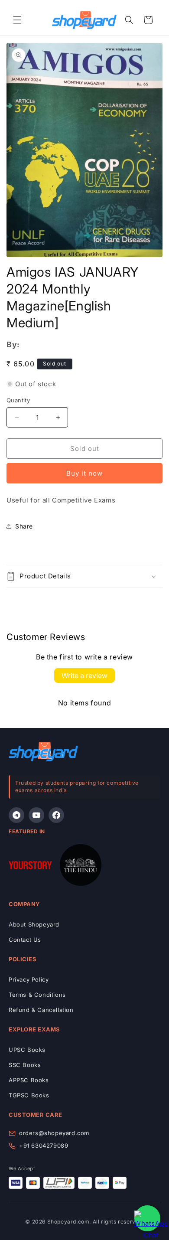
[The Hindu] (80, 866)
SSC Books (25, 1064)
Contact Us (25, 939)
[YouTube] (36, 815)
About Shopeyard (34, 924)
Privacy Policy (29, 979)
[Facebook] (56, 815)
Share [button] (24, 526)
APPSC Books (29, 1080)
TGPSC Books (29, 1095)
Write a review (84, 675)
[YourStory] (30, 867)
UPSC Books (27, 1049)
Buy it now (84, 473)
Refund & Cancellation (41, 1009)
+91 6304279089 (43, 1145)
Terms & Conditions (37, 994)
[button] (17, 19)
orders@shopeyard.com (54, 1132)
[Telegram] (16, 815)
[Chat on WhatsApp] (147, 1218)
